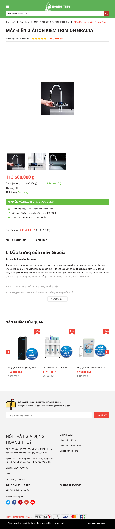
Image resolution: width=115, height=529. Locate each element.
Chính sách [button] (67, 435)
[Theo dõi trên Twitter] (8, 502)
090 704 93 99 (27, 230)
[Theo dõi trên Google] (26, 502)
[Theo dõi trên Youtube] (32, 502)
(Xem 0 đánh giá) (55, 39)
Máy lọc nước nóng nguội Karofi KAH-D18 (27, 367)
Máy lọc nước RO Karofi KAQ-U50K (59, 367)
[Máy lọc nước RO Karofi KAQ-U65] (92, 346)
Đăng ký (102, 415)
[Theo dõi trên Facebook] (14, 502)
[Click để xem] (57, 98)
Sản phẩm (24, 22)
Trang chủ (10, 22)
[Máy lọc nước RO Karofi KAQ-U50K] (58, 346)
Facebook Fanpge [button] (70, 485)
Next (107, 352)
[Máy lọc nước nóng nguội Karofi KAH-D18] (23, 346)
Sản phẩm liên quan (25, 322)
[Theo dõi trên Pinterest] (20, 502)
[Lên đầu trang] (110, 514)
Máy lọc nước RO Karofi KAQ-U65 (92, 367)
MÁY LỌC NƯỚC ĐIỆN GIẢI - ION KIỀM (51, 22)
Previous (8, 352)
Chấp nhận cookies (96, 524)
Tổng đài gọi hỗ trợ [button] (18, 485)
